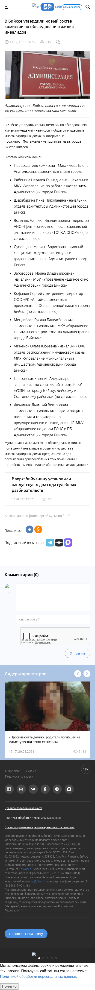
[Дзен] (58, 542)
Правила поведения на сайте (23, 808)
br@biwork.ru (39, 881)
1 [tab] (39, 958)
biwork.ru (26, 868)
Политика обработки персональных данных (33, 817)
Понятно (9, 986)
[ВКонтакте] (29, 529)
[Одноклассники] (38, 529)
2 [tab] (43, 958)
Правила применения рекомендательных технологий (39, 827)
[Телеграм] (49, 542)
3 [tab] (47, 958)
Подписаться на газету (26, 934)
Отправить (78, 653)
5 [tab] (56, 958)
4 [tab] (52, 958)
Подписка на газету (19, 776)
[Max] (68, 542)
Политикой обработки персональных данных (38, 976)
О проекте (12, 771)
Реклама (30, 771)
